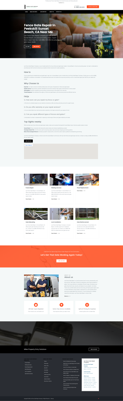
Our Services (43, 11)
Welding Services (28, 364)
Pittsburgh (46, 363)
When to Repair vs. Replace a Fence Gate (71, 375)
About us (66, 296)
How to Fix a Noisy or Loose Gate (69, 367)
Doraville (45, 367)
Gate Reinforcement (29, 373)
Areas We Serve (33, 11)
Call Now (27, 46)
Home (26, 11)
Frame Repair (27, 362)
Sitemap (52, 398)
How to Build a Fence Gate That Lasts (70, 377)
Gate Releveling (28, 369)
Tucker (45, 361)
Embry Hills (46, 365)
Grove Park (46, 376)
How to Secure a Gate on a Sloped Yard (71, 369)
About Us (52, 11)
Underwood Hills (47, 374)
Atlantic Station (47, 379)
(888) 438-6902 (80, 7)
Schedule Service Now (92, 6)
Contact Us (61, 2)
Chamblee (46, 370)
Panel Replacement (28, 367)
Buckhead (46, 372)
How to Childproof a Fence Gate (69, 361)
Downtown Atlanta (48, 381)
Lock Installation (28, 371)
